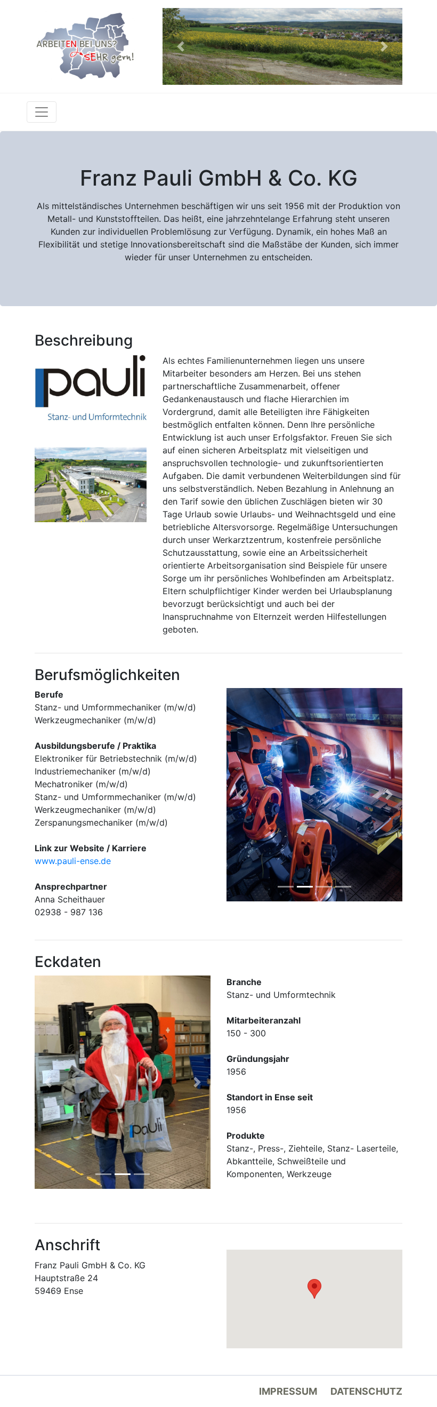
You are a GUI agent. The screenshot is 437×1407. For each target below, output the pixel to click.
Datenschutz (366, 1391)
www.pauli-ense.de (73, 861)
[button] (181, 46)
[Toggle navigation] (41, 112)
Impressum (288, 1391)
